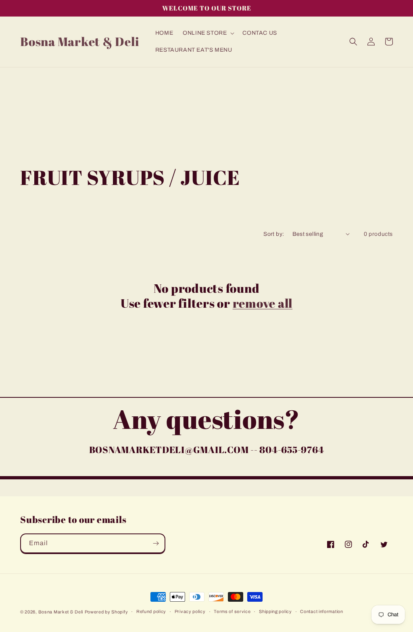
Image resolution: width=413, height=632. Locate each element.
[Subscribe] (156, 543)
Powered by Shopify (106, 611)
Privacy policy (190, 611)
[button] (208, 33)
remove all (263, 303)
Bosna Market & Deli (60, 611)
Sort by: (273, 234)
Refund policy (151, 611)
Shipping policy (275, 611)
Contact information (321, 611)
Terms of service (232, 611)
